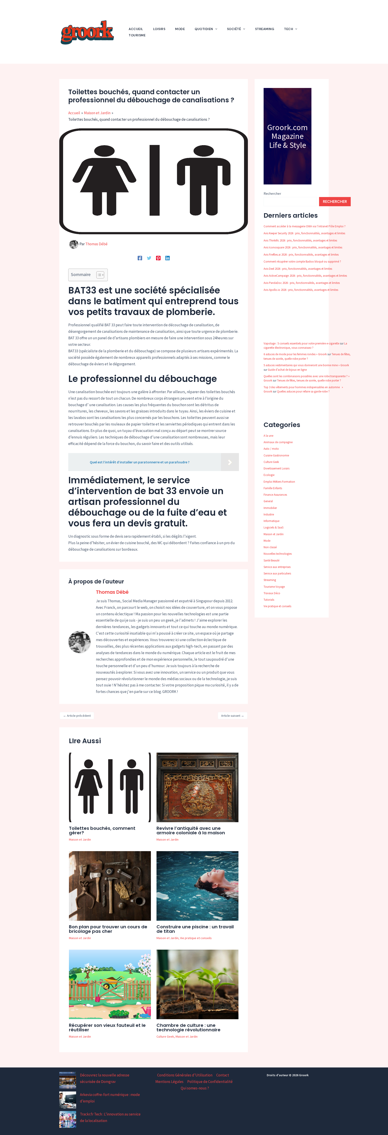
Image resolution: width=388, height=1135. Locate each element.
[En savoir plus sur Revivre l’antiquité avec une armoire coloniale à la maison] (197, 786)
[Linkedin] (167, 257)
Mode (267, 541)
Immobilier (270, 508)
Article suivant (232, 716)
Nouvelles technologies (278, 554)
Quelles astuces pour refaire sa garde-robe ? (303, 391)
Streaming (270, 580)
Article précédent (77, 716)
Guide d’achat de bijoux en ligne (287, 370)
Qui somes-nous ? (195, 1088)
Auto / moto (271, 449)
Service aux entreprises (277, 567)
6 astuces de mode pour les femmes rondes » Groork (295, 354)
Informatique (271, 521)
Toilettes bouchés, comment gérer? (102, 830)
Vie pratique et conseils (196, 938)
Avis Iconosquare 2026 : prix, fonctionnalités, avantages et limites (303, 247)
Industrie (269, 514)
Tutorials (269, 600)
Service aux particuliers (277, 573)
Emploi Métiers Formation (279, 482)
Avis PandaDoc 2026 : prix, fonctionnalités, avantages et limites (302, 283)
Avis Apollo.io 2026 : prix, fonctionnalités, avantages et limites (301, 290)
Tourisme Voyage (274, 587)
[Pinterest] (158, 257)
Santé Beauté (271, 560)
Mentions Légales (169, 1081)
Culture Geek (165, 1036)
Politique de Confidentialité (210, 1081)
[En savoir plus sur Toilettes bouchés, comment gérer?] (110, 786)
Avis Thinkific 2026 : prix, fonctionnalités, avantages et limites (300, 240)
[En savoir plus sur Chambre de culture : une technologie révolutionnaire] (197, 984)
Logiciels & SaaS (273, 527)
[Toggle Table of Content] (98, 275)
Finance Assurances (275, 495)
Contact (222, 1075)
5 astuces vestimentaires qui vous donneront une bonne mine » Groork (306, 365)
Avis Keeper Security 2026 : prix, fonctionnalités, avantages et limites (304, 233)
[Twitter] (149, 257)
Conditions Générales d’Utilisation (184, 1075)
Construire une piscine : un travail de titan (195, 929)
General (268, 501)
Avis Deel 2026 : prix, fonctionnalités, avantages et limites (298, 269)
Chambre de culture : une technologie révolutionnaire (188, 1027)
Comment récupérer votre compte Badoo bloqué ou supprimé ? (302, 261)
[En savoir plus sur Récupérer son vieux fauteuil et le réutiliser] (110, 984)
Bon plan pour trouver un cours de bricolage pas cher (108, 929)
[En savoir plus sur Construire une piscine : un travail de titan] (197, 885)
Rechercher (272, 193)
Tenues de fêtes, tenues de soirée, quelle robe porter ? (309, 380)
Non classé (270, 547)
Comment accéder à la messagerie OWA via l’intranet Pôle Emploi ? (305, 226)
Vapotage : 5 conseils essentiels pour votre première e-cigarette (301, 343)
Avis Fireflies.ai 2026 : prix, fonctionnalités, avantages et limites (301, 254)
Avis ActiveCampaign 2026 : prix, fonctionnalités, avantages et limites (305, 276)
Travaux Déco (272, 593)
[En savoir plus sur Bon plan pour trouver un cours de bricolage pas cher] (110, 885)
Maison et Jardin (80, 839)
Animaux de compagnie (278, 442)
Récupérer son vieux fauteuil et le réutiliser (107, 1027)
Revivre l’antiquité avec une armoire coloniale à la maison (191, 830)
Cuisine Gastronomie (276, 455)
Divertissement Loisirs (276, 468)
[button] (215, 29)
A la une (268, 436)
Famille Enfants (273, 488)
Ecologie (269, 475)
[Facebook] (140, 257)
